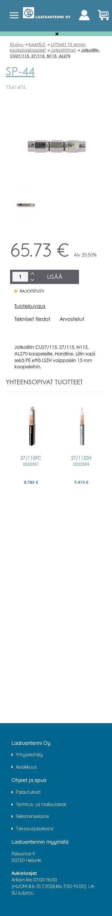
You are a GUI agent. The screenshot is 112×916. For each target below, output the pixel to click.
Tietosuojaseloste (34, 828)
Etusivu (17, 44)
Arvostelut (71, 319)
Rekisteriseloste (32, 816)
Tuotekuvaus (29, 306)
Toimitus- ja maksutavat (41, 804)
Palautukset (28, 792)
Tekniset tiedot (32, 319)
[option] (25, 204)
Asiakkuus (26, 767)
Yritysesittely (29, 754)
